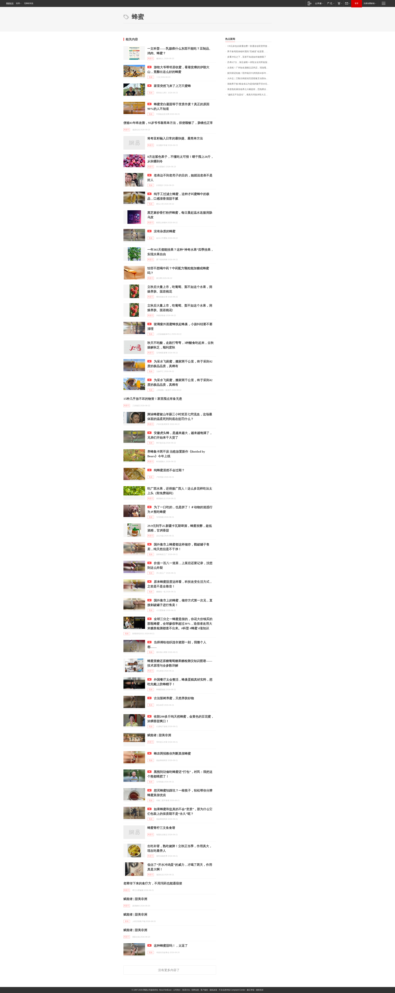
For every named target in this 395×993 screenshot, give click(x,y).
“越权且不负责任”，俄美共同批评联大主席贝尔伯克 (249, 95)
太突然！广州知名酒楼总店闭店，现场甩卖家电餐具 (249, 68)
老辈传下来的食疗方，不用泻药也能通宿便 (152, 883)
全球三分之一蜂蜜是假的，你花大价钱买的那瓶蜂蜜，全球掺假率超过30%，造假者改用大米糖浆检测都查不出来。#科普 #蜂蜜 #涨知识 (179, 623)
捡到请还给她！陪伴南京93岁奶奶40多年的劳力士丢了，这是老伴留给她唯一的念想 (249, 73)
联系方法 (186, 990)
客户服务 (204, 990)
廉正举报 (250, 990)
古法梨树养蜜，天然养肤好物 (174, 698)
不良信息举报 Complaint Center (232, 990)
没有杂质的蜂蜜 (164, 231)
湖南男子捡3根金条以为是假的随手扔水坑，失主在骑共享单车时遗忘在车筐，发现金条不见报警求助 (249, 84)
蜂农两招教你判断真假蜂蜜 (172, 753)
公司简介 (177, 990)
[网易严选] (330, 3)
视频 (150, 77)
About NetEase (165, 990)
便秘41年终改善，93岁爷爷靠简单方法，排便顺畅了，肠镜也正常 (168, 122)
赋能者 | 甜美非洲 (159, 735)
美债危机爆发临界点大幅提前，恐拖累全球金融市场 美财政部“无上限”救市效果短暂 (249, 89)
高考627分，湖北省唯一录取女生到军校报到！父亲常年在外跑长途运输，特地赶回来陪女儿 (249, 62)
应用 (18, 3)
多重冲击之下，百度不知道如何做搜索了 (246, 57)
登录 (356, 3)
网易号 (150, 58)
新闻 (127, 921)
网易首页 (10, 3)
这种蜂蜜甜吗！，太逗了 (171, 945)
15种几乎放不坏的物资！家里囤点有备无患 (152, 398)
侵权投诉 (259, 990)
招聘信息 (195, 990)
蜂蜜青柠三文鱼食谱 (161, 827)
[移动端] (310, 3)
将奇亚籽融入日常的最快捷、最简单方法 (175, 138)
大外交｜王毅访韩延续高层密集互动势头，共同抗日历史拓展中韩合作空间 (249, 78)
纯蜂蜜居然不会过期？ (169, 470)
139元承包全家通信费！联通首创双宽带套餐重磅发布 (249, 46)
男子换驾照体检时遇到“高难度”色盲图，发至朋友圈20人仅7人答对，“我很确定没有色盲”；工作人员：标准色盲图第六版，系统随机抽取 (249, 51)
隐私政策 (213, 990)
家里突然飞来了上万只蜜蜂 (172, 85)
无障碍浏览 (28, 3)
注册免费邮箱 (369, 3)
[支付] (339, 3)
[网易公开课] (319, 3)
